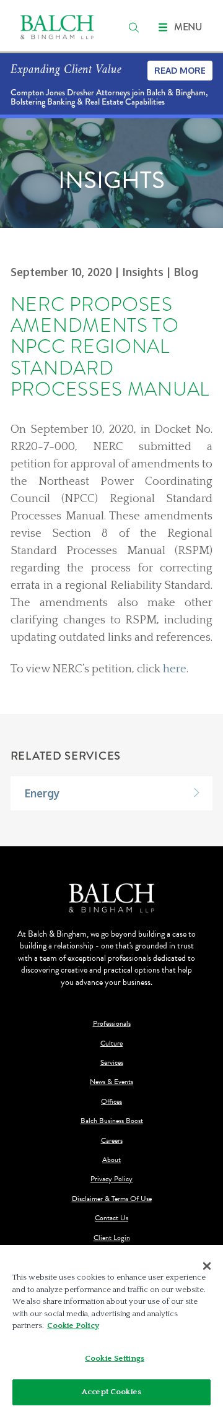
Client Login (112, 1238)
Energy (42, 793)
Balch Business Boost (112, 1121)
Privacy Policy (111, 1179)
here (174, 668)
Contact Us (111, 1218)
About (111, 1160)
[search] (133, 27)
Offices (111, 1101)
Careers (112, 1140)
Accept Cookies (111, 1391)
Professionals (112, 1023)
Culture (111, 1043)
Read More (180, 70)
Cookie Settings (114, 1358)
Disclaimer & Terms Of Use (112, 1199)
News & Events (111, 1082)
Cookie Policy (73, 1325)
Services (111, 1062)
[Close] (207, 1266)
